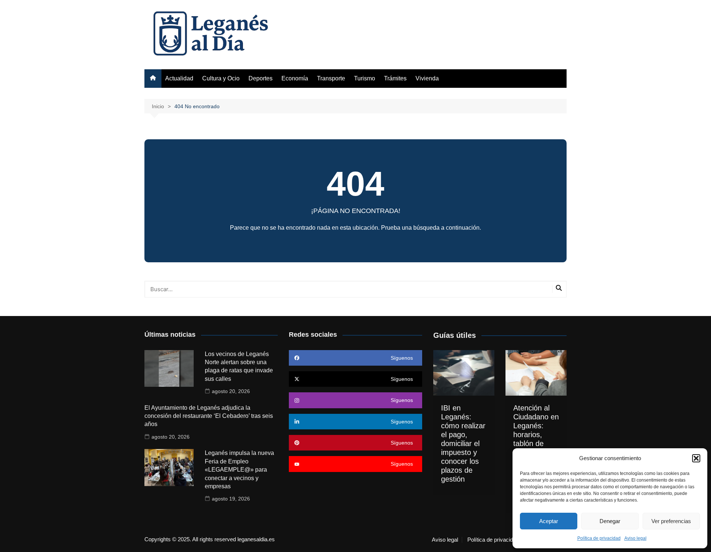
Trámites (395, 78)
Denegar (610, 521)
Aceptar (548, 521)
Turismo (364, 78)
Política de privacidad (599, 538)
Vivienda (427, 78)
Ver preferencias (671, 521)
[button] (696, 458)
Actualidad (179, 78)
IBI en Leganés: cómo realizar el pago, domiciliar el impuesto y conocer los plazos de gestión (463, 443)
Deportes (260, 78)
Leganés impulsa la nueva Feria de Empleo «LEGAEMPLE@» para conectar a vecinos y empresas (239, 469)
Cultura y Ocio (221, 78)
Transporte (331, 78)
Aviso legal (635, 538)
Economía (294, 78)
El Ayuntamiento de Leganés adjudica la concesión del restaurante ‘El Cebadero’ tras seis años (208, 416)
